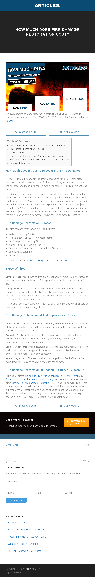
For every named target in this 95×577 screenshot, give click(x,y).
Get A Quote (71, 132)
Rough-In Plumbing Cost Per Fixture (27, 536)
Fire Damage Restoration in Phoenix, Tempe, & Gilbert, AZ (39, 159)
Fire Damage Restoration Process (27, 148)
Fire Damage (13, 445)
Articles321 (31, 568)
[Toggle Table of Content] (66, 141)
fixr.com (10, 120)
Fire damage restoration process (49, 260)
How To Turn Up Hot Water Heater (27, 529)
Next (84, 461)
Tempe (76, 375)
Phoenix (67, 375)
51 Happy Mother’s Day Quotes (24, 550)
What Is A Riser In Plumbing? (23, 543)
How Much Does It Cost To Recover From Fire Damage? (37, 145)
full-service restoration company (35, 379)
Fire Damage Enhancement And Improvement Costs (36, 155)
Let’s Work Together (20, 162)
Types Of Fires (16, 152)
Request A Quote (77, 422)
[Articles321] (47, 5)
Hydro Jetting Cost (18, 522)
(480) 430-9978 (27, 132)
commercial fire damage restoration (30, 382)
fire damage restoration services (42, 375)
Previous (12, 461)
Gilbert (9, 379)
